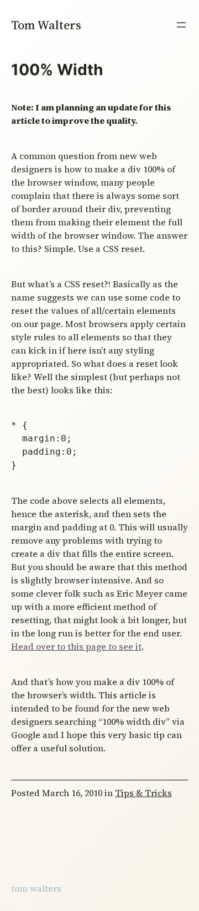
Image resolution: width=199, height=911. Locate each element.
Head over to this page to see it (76, 646)
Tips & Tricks (143, 793)
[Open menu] (181, 24)
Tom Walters (46, 25)
